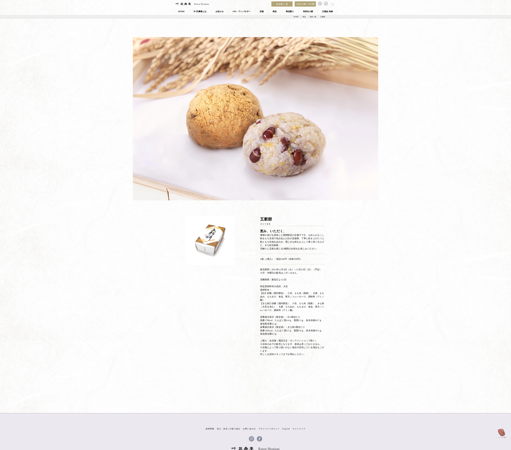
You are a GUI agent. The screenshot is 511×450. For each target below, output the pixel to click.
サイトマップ (299, 429)
